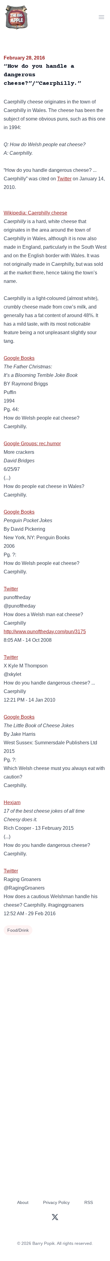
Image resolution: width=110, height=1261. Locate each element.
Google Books (19, 358)
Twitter (64, 178)
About (22, 1202)
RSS (88, 1202)
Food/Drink (18, 930)
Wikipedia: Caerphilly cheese (35, 212)
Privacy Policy (56, 1202)
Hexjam (12, 802)
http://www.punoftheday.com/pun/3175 (45, 631)
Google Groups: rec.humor (32, 443)
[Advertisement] (55, 995)
